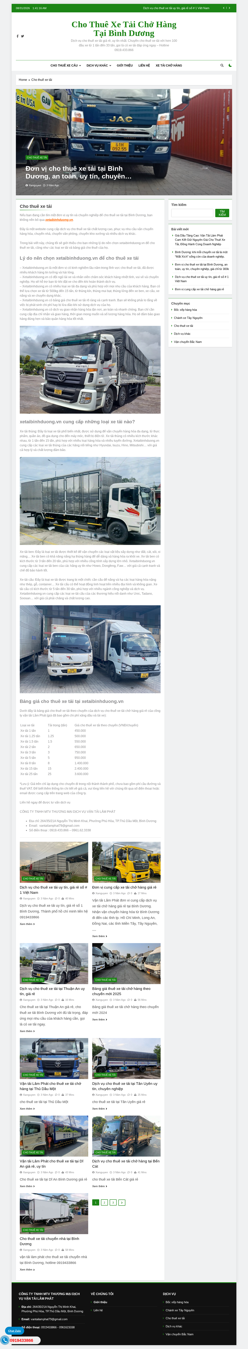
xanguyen (35, 185)
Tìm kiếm (178, 205)
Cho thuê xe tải (37, 157)
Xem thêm (26, 924)
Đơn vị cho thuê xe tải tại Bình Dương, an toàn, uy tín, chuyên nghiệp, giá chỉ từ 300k (75, 176)
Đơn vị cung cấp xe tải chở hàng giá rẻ (124, 887)
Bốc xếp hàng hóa (185, 309)
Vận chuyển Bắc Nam (188, 341)
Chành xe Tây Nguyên (188, 317)
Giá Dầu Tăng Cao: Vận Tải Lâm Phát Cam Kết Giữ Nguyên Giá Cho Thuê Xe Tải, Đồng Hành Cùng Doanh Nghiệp (146, 8)
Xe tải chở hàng (169, 65)
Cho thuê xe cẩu (64, 65)
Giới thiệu (125, 65)
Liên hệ (144, 65)
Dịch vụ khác (97, 65)
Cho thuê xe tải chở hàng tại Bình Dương (124, 29)
